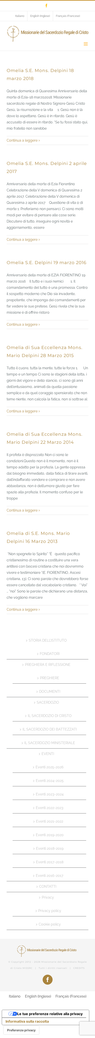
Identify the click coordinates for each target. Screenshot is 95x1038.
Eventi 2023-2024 (50, 794)
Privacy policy (49, 911)
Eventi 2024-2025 (50, 781)
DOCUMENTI (49, 691)
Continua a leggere (22, 140)
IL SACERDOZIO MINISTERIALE (49, 743)
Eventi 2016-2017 (49, 875)
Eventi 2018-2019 (49, 848)
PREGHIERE (49, 678)
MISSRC (27, 968)
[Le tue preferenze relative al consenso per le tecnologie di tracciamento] (21, 1030)
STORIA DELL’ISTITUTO (48, 640)
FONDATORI (50, 654)
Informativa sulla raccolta (27, 1021)
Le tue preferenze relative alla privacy (50, 1014)
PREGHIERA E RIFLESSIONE (47, 665)
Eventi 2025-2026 (50, 767)
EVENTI (48, 754)
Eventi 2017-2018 (49, 862)
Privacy (48, 897)
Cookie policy (50, 924)
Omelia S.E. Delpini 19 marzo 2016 (46, 262)
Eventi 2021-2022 (49, 821)
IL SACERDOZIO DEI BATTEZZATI (50, 729)
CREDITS (79, 968)
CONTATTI (47, 886)
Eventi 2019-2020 (50, 835)
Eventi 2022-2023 (49, 808)
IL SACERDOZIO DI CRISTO (50, 716)
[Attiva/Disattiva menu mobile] (86, 44)
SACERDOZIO (48, 702)
